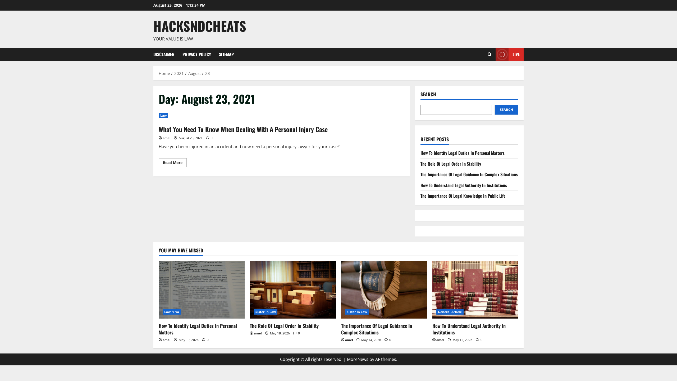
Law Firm (171, 312)
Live (516, 54)
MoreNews (357, 359)
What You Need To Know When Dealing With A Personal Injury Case (243, 129)
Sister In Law (265, 312)
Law (163, 115)
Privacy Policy (196, 54)
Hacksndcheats (199, 25)
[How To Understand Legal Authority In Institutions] (475, 290)
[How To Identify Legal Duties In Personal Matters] (202, 290)
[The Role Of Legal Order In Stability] (293, 290)
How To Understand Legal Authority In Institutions (463, 185)
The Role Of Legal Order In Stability (450, 164)
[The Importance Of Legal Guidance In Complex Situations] (384, 290)
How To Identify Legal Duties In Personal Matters (462, 153)
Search (428, 94)
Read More (175, 163)
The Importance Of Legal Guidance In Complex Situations (469, 174)
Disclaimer (164, 54)
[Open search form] (490, 54)
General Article (450, 312)
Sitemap (226, 54)
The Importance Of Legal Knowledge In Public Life (463, 196)
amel (167, 138)
